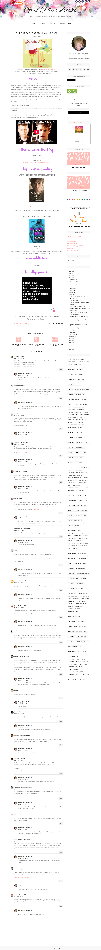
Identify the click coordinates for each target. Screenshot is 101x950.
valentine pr (81, 427)
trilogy (84, 676)
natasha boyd (71, 651)
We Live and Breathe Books (74, 236)
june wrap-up (78, 641)
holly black (71, 490)
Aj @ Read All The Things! (21, 442)
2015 (70, 349)
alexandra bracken (72, 596)
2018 (70, 343)
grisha (87, 628)
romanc (76, 664)
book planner (78, 606)
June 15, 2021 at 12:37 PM (23, 703)
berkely (79, 601)
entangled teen (72, 555)
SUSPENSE (87, 523)
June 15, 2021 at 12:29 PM (23, 434)
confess (70, 508)
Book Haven (70, 248)
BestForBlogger (58, 948)
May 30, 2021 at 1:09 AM (19, 358)
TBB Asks (78, 545)
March (72, 332)
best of (70, 485)
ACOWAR (75, 482)
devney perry (71, 455)
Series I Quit (71, 591)
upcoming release (72, 679)
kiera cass (86, 641)
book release (82, 381)
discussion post (72, 462)
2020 (70, 338)
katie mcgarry (71, 392)
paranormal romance (77, 513)
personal (84, 651)
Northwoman (18, 498)
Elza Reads (17, 414)
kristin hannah (84, 439)
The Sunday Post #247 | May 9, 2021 (79, 322)
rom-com (70, 664)
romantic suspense (72, 424)
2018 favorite (84, 581)
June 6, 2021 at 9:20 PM (18, 896)
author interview (85, 598)
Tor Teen (84, 545)
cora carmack (71, 450)
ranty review (71, 661)
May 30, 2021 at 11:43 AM (19, 500)
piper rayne (85, 535)
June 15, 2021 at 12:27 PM (23, 375)
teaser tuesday (71, 573)
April (71, 330)
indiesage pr (77, 560)
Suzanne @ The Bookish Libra (22, 735)
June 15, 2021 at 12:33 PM (23, 571)
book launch (79, 470)
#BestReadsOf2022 (78, 520)
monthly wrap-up (82, 402)
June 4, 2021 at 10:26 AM (23, 858)
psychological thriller (74, 659)
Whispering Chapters (25, 795)
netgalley (70, 381)
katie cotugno (82, 563)
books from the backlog (74, 550)
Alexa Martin (71, 460)
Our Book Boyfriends (72, 250)
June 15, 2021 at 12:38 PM (23, 727)
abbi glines (70, 389)
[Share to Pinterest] (59, 323)
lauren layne (84, 510)
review (69, 359)
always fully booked (84, 596)
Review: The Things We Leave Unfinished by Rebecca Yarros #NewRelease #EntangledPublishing (79, 208)
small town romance (73, 669)
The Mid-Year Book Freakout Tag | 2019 (79, 226)
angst (69, 548)
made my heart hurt (82, 644)
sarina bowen (85, 389)
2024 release (71, 586)
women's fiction (72, 402)
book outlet (78, 525)
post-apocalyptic (72, 654)
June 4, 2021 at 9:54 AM (18, 841)
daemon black (81, 437)
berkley (84, 601)
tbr (83, 394)
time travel (71, 676)
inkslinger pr (81, 379)
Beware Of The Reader (20, 471)
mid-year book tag (72, 646)
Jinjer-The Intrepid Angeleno (22, 606)
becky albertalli (72, 427)
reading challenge (77, 492)
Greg (15, 550)
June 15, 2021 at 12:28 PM (23, 404)
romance (70, 364)
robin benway (71, 568)
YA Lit (76, 381)
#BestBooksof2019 (81, 432)
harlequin (70, 510)
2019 (70, 340)
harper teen (71, 631)
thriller (70, 540)
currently (76, 623)
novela (78, 651)
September (73, 286)
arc (81, 369)
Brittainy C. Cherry (80, 497)
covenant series (72, 528)
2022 (70, 275)
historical (70, 422)
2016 (70, 347)
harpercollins (71, 558)
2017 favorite (83, 578)
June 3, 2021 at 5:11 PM (18, 815)
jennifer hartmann (72, 639)
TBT (76, 591)
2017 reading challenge (74, 581)
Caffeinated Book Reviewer (48, 69)
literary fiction (72, 644)
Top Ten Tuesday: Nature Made (78, 320)
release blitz (79, 452)
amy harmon (79, 460)
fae (86, 472)
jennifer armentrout (73, 371)
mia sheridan (71, 442)
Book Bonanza (79, 586)
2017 (70, 345)
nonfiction (85, 533)
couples (70, 623)
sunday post (18, 327)
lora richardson (79, 422)
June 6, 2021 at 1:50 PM (18, 869)
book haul (70, 404)
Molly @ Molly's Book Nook (22, 839)
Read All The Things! (22, 452)
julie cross (71, 641)
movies (80, 646)
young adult (80, 366)
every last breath (80, 472)
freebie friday (85, 508)
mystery (86, 477)
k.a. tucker (78, 389)
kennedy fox (71, 452)
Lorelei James (71, 588)
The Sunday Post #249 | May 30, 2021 (79, 296)
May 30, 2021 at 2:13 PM (19, 582)
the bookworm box (83, 538)
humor (85, 631)
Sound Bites (71, 470)
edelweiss (70, 412)
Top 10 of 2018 (83, 502)
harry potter (81, 528)
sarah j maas (78, 394)
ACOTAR (70, 482)
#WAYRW (87, 442)
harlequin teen (84, 487)
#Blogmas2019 (71, 434)
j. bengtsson (80, 634)
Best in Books (71, 409)
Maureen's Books (19, 356)
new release (71, 369)
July (71, 290)
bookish (78, 616)
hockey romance (72, 530)
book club (70, 606)
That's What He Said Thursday (75, 387)
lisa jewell (80, 462)
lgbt (78, 565)
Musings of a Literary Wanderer (75, 245)
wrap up (81, 424)
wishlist (70, 681)
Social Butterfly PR (82, 500)
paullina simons (80, 442)
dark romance (77, 508)
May (71, 294)
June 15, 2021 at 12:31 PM (23, 518)
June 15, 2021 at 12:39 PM (23, 886)
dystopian (82, 623)
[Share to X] (56, 323)
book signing (76, 485)
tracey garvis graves (73, 457)
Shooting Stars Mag (19, 758)
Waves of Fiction (71, 241)
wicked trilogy (83, 518)
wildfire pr (81, 679)
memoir (78, 533)
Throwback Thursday (73, 502)
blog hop (85, 603)
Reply (61, 369)
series (77, 369)
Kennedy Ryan (71, 414)
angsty (69, 598)
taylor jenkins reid (84, 414)
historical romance (82, 558)
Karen (16, 868)
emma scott (71, 472)
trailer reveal (71, 576)
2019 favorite (71, 543)
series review (80, 465)
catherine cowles (72, 437)
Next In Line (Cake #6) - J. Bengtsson (37, 206)
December (72, 279)
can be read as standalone (74, 618)
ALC (77, 543)
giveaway (83, 399)
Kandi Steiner (71, 545)
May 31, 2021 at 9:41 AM (19, 737)
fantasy (80, 417)
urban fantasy (71, 432)
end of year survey (82, 553)
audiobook (82, 419)
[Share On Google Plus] (61, 323)
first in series (71, 628)
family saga (77, 626)
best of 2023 (79, 603)
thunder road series (73, 518)
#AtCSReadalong (78, 540)
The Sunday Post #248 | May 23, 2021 (79, 306)
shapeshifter (71, 666)
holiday (77, 510)
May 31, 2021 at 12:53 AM (19, 713)
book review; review (73, 611)
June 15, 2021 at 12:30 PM (23, 488)
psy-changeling (82, 654)
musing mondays (72, 649)
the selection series (84, 674)
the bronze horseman (73, 467)
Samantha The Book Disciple (22, 528)
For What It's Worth (72, 243)
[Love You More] (79, 132)
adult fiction (83, 404)
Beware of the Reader (72, 238)
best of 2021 (71, 603)
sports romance (81, 409)
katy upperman (71, 565)
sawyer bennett (72, 495)
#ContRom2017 (80, 576)
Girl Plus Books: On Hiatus (79, 167)
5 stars (77, 404)
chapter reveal (71, 621)
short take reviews (72, 374)
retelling (85, 661)
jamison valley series (82, 636)
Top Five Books (71, 593)
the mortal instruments (83, 573)
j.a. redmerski (71, 636)
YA (86, 366)
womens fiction (72, 480)
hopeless (70, 560)
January (72, 336)
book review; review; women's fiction (77, 613)
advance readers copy (82, 593)
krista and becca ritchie (74, 384)
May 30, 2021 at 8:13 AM (19, 415)
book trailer (71, 616)
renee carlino (85, 429)
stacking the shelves (73, 671)
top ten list (71, 419)
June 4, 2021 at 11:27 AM (23, 804)
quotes (83, 659)
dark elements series (73, 439)
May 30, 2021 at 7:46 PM (19, 658)
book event (84, 505)
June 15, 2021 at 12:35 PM (23, 623)
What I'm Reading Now (79, 122)
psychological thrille (73, 656)
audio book (78, 376)
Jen (15, 814)
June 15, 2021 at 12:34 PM (23, 596)
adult (78, 434)
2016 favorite (71, 523)
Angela (16, 690)
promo (69, 492)
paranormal (79, 455)
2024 (70, 271)
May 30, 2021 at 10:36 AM (19, 473)
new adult (81, 374)
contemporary (81, 361)
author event (82, 482)
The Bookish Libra (72, 239)
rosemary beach (72, 465)
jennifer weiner (72, 475)
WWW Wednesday (72, 366)
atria (69, 505)
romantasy (70, 571)
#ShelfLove (81, 407)
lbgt (69, 513)
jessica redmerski (72, 563)
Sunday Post (36, 509)
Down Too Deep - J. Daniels (37, 248)
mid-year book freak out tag (75, 477)
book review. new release (74, 608)
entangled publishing (73, 487)
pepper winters (77, 535)
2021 (70, 277)
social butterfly (72, 538)
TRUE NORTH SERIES (83, 591)
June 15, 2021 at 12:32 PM (23, 542)
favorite (84, 626)
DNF (86, 586)
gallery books (80, 628)
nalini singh (81, 649)
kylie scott (80, 475)
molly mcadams (83, 490)
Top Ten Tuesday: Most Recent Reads (79, 328)
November (73, 281)
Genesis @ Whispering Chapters (23, 787)
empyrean (70, 626)
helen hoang (79, 631)
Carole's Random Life (20, 895)
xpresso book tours (83, 480)
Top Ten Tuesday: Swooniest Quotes (37, 157)
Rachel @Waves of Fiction (21, 656)
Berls (15, 631)
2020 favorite (79, 523)
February (72, 334)
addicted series (80, 392)
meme (88, 361)
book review (76, 359)
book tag (70, 429)
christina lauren (72, 417)
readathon (78, 661)
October (72, 284)
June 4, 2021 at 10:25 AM (23, 779)
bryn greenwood (80, 447)
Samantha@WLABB (19, 385)
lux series (85, 412)
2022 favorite (71, 497)
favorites (70, 394)
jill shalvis (82, 639)
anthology (76, 598)
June (71, 292)
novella (70, 535)
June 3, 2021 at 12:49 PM (19, 789)
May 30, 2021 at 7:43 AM (19, 387)
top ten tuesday (72, 361)
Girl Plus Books (50, 10)
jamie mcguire (85, 560)
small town (79, 666)
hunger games (71, 634)
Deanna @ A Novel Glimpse (22, 580)
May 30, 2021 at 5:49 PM (19, 632)
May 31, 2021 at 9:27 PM (19, 760)
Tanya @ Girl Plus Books (25, 373)
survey (81, 671)
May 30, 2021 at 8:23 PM (19, 692)
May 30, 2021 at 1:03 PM (19, 552)
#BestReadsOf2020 (85, 467)
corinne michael (81, 621)
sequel (85, 664)
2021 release (71, 583)
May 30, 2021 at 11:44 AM (19, 530)
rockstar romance (81, 568)
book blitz (70, 525)
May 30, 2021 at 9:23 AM (19, 444)
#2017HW (70, 520)
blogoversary (75, 505)
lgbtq (79, 530)
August (72, 288)
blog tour (70, 376)
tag (77, 414)
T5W (77, 419)
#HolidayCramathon (73, 578)
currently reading (78, 364)
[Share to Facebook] (53, 323)
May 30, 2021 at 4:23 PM (19, 607)
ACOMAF (82, 457)
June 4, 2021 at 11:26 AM (23, 829)
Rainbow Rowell (72, 500)
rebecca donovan (72, 515)
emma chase (79, 450)
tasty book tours (72, 674)
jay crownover (78, 412)
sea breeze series (81, 495)
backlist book (71, 601)
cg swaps (85, 618)
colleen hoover (72, 379)
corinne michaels (72, 407)
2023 (70, 273)
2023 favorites (79, 583)
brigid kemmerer (72, 553)
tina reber (77, 676)
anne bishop (71, 447)
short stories (78, 571)
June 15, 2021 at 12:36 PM (23, 680)
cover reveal (77, 429)
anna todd (75, 548)
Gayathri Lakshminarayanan (22, 711)
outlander (83, 565)
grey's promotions (82, 555)
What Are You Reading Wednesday (76, 444)
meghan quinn (71, 533)
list (77, 490)
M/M (85, 452)
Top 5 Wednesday (72, 397)
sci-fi (81, 664)
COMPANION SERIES (84, 543)
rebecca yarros (82, 515)
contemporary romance (74, 399)
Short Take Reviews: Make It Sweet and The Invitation (36, 162)
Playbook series (80, 588)
